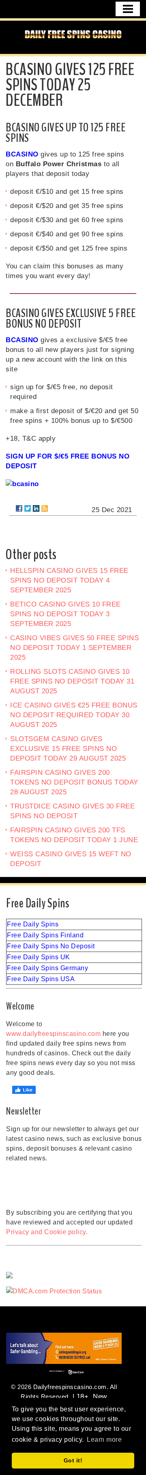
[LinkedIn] (36, 508)
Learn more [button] (104, 1439)
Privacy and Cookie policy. (47, 1231)
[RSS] (44, 508)
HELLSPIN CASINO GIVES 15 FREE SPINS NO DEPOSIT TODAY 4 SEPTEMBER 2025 (69, 580)
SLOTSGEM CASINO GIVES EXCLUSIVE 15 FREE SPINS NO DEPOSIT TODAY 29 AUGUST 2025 (68, 748)
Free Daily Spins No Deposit (51, 946)
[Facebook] (19, 508)
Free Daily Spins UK (38, 957)
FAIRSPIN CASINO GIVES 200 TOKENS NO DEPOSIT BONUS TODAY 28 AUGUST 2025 (74, 782)
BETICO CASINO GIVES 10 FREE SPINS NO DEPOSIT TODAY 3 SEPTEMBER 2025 (65, 614)
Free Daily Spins (32, 924)
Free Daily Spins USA (41, 978)
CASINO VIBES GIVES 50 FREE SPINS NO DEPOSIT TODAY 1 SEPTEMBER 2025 (74, 647)
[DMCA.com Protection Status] (74, 1291)
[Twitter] (27, 508)
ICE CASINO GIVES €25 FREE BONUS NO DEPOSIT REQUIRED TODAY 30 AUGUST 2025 (73, 715)
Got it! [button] (73, 1460)
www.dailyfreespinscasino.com (53, 1033)
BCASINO (22, 154)
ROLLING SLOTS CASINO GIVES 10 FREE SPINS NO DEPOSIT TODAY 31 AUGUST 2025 (72, 681)
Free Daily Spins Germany (47, 968)
